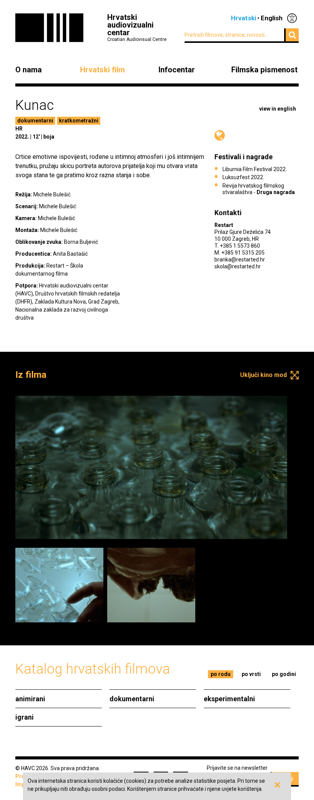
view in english (277, 109)
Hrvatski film (102, 69)
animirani (30, 699)
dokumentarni (35, 121)
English (272, 18)
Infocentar (177, 69)
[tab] (221, 674)
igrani (24, 717)
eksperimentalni (229, 699)
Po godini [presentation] (284, 674)
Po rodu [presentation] (221, 674)
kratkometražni (78, 121)
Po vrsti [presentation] (251, 674)
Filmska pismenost (264, 69)
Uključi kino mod (263, 375)
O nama (28, 69)
